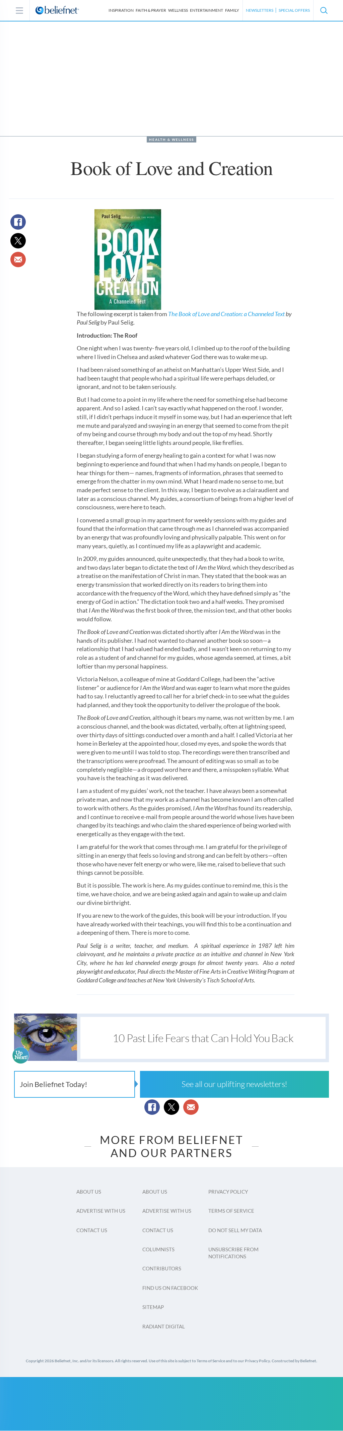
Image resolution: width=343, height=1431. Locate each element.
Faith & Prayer (151, 10)
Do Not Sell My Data (235, 1230)
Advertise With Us (100, 1211)
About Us (88, 1192)
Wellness (178, 10)
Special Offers (294, 10)
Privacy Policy (228, 1192)
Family (232, 10)
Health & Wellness (171, 139)
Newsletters (259, 10)
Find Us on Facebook (170, 1288)
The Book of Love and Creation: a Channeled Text (226, 314)
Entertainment (206, 10)
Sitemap (153, 1307)
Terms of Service (231, 1211)
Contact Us (91, 1230)
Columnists (158, 1249)
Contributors (161, 1268)
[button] (323, 10)
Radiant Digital (163, 1326)
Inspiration (121, 10)
